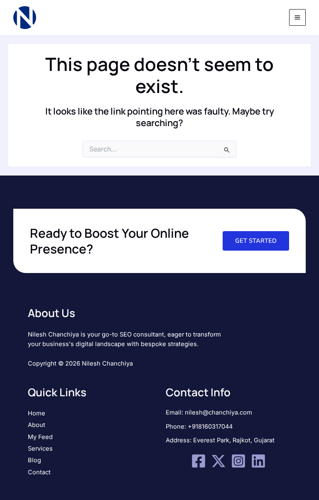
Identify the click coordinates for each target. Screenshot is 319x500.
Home (36, 413)
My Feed (40, 437)
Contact (39, 472)
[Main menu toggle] (297, 17)
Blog (34, 460)
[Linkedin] (258, 461)
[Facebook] (198, 461)
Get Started (256, 241)
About (36, 425)
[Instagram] (238, 461)
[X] (218, 461)
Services (40, 448)
